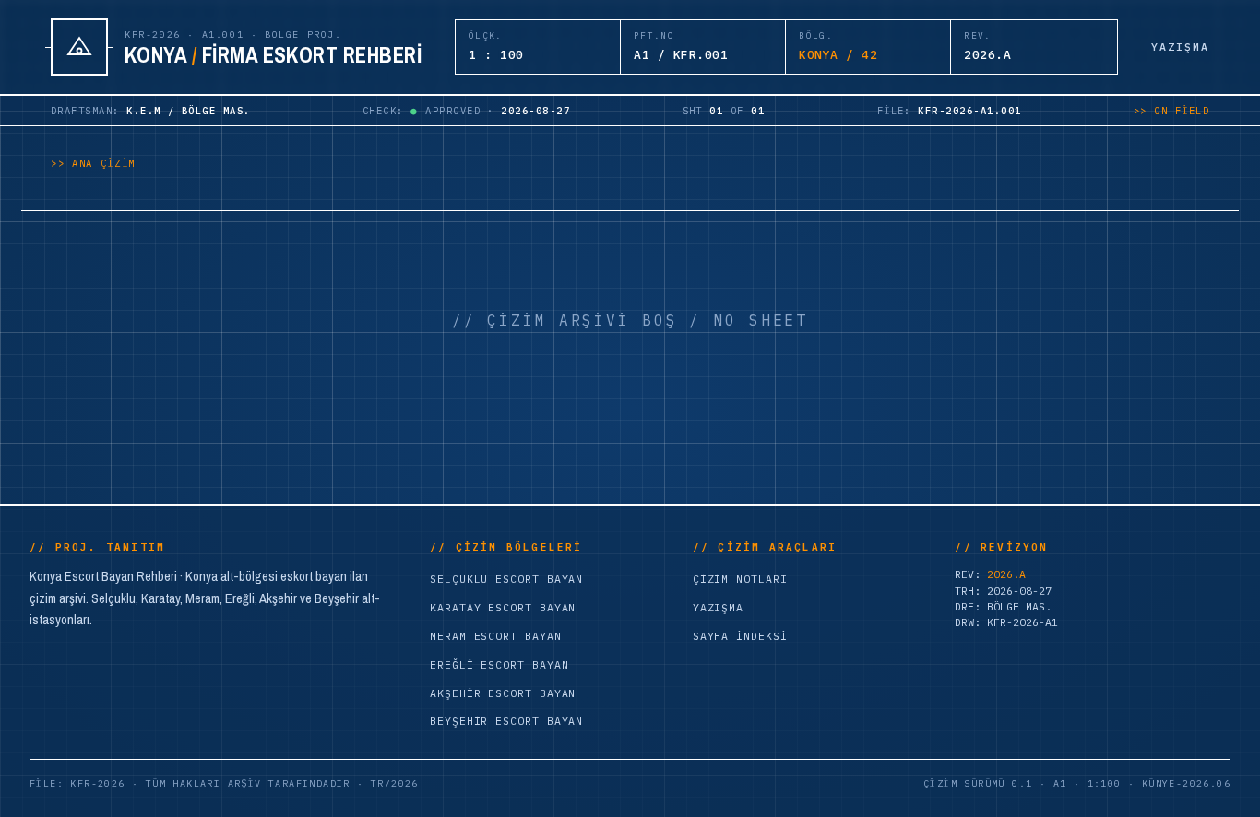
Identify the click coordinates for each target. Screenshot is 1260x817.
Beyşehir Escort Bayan (506, 721)
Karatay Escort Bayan (503, 607)
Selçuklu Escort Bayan (506, 579)
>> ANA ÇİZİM (93, 163)
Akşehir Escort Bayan (503, 693)
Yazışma (718, 607)
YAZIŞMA (1180, 46)
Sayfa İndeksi (740, 636)
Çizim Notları (740, 579)
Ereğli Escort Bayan (499, 664)
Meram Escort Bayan (496, 636)
